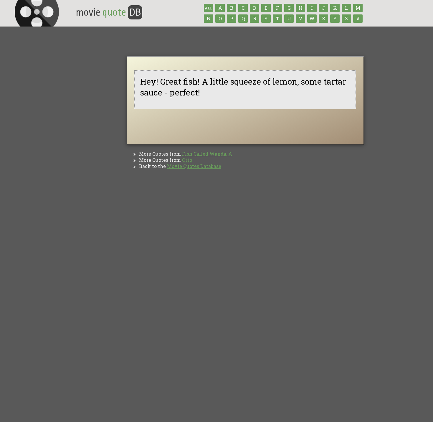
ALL (208, 8)
